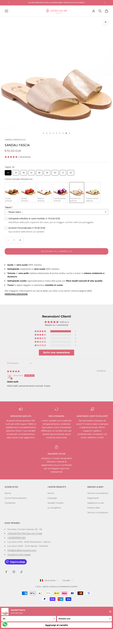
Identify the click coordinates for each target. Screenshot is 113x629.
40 (55, 172)
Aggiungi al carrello (56, 251)
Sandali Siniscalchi (15, 139)
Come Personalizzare (15, 498)
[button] (11, 157)
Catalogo (52, 498)
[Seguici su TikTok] (21, 571)
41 (63, 172)
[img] (13, 371)
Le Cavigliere (54, 507)
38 (39, 172)
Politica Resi (93, 507)
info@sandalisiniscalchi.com (21, 550)
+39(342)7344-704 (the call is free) (24, 533)
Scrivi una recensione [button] (56, 352)
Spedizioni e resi (95, 503)
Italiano (66, 580)
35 (16, 172)
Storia (8, 493)
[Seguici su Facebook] (6, 571)
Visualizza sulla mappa (18, 554)
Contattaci (10, 503)
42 (71, 172)
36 (23, 172)
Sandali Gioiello (55, 503)
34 (8, 172)
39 (47, 172)
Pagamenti (93, 498)
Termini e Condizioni (97, 493)
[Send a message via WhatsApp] (4, 624)
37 (31, 172)
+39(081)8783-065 (16, 537)
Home (51, 493)
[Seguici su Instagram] (13, 571)
